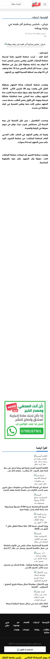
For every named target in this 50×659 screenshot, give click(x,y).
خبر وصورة (16, 623)
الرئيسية (44, 17)
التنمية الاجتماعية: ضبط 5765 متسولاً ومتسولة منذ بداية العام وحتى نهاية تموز (26, 507)
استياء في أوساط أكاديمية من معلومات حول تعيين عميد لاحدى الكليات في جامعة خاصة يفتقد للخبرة (25, 488)
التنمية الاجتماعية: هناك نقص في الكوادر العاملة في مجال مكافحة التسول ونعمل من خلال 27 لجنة (26, 546)
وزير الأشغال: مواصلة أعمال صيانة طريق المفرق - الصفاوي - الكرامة (25, 585)
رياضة (36, 629)
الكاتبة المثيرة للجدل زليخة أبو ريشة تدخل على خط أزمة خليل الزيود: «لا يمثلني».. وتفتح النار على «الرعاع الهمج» (26, 470)
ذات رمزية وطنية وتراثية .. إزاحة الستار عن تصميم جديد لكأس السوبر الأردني (26, 566)
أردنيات (35, 17)
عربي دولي (7, 623)
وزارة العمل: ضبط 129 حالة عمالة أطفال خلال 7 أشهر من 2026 (27, 527)
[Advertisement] (25, 282)
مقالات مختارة (46, 630)
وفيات (16, 629)
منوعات (26, 629)
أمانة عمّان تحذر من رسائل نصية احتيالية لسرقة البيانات (27, 604)
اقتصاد (26, 622)
